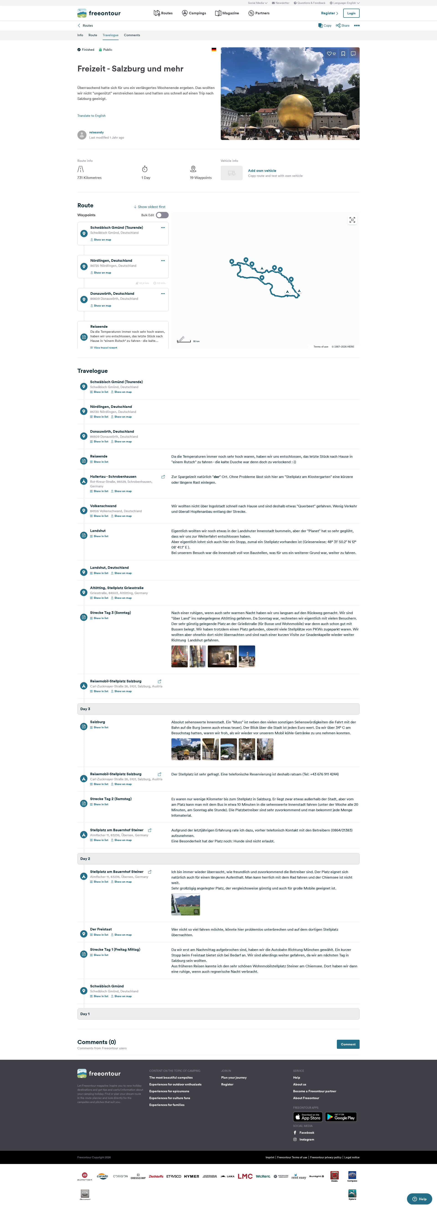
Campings (197, 13)
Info (80, 35)
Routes (167, 13)
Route (93, 35)
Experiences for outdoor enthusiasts (175, 1084)
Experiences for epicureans (169, 1091)
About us (299, 1084)
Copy (327, 25)
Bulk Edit (147, 215)
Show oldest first (151, 206)
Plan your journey (234, 1077)
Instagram (307, 1139)
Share (345, 25)
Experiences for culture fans (169, 1098)
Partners (262, 13)
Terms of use (321, 346)
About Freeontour (306, 1098)
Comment (348, 1044)
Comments (132, 35)
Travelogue (111, 35)
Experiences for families (166, 1105)
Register (328, 13)
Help (296, 1077)
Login (351, 13)
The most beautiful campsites (171, 1077)
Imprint (270, 1157)
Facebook (307, 1132)
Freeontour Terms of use (292, 1157)
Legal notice (352, 1157)
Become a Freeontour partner (314, 1091)
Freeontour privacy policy (325, 1157)
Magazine (230, 13)
